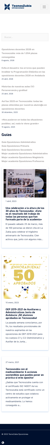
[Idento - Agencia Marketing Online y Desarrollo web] (3, 442)
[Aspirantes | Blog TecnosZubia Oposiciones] (18, 7)
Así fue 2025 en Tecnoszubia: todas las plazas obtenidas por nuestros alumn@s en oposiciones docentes (24, 105)
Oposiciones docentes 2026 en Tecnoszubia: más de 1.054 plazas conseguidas (19, 53)
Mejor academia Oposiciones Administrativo (25, 153)
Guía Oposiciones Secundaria (17, 149)
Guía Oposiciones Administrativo (19, 142)
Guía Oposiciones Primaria (15, 146)
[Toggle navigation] (44, 7)
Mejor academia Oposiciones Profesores (23, 161)
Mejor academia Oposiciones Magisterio (23, 157)
